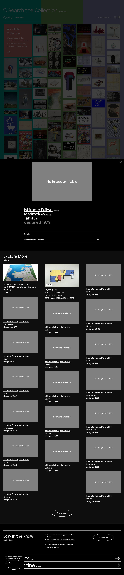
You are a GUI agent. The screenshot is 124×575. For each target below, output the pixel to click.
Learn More (8, 563)
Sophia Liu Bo (23, 284)
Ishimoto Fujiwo (38, 209)
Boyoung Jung (51, 290)
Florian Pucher (9, 284)
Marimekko (34, 214)
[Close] (120, 162)
